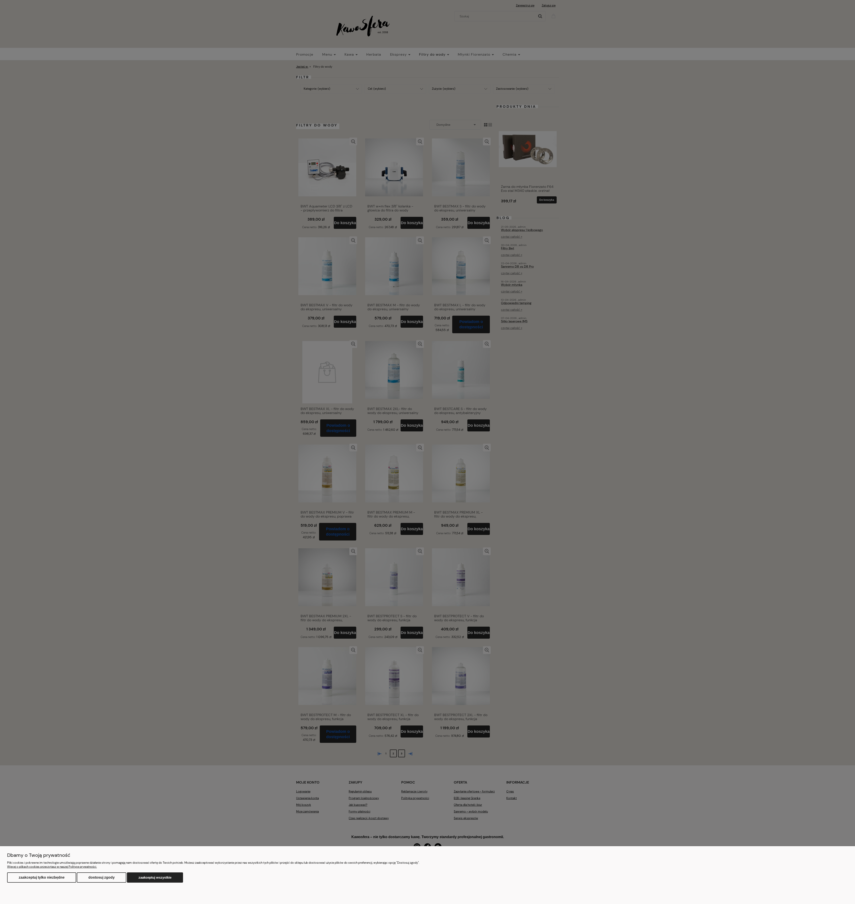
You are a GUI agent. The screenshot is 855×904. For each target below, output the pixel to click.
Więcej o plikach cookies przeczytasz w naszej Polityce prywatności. (52, 867)
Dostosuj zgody (101, 877)
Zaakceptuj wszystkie (154, 877)
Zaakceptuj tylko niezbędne (42, 877)
